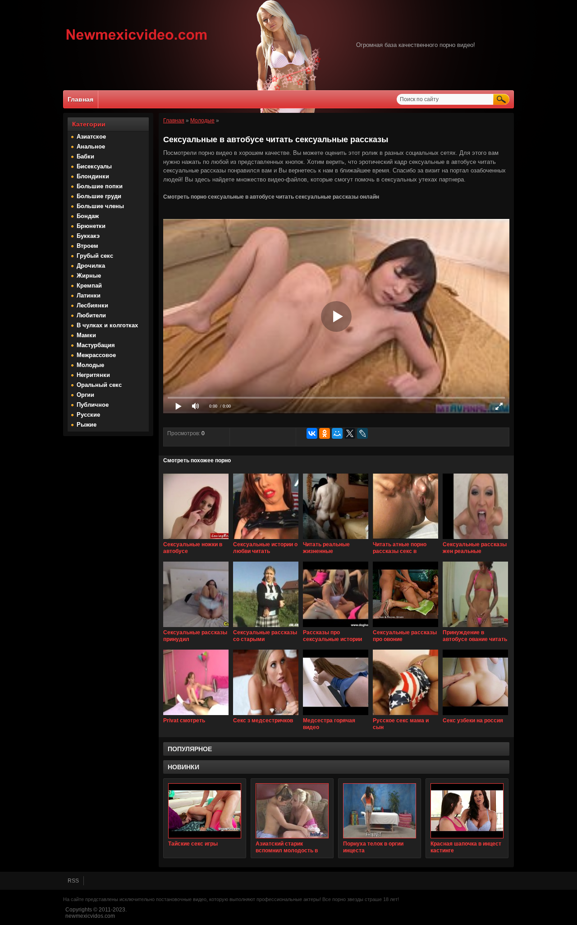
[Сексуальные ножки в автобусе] (196, 539)
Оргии (85, 394)
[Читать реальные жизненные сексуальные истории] (335, 539)
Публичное (93, 404)
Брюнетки (91, 226)
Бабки (85, 156)
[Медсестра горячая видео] (335, 715)
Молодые (90, 365)
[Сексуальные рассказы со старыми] (265, 627)
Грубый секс (95, 255)
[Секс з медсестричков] (265, 715)
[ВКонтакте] (312, 433)
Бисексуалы (94, 166)
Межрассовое (96, 355)
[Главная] (137, 41)
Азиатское (91, 136)
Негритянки (93, 375)
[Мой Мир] (337, 433)
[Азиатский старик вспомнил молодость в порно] (292, 810)
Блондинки (93, 176)
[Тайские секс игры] (204, 810)
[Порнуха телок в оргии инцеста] (379, 810)
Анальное (91, 146)
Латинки (89, 295)
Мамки (86, 335)
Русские (88, 414)
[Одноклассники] (324, 433)
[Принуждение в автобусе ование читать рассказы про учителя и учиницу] (475, 627)
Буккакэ (88, 235)
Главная (80, 99)
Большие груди (99, 196)
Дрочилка (91, 265)
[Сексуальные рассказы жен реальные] (475, 539)
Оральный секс (99, 384)
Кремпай (89, 285)
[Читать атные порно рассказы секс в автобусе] (405, 539)
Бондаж (88, 216)
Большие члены (100, 206)
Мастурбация (96, 345)
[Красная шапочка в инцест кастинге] (467, 810)
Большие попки (100, 186)
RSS (73, 881)
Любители (91, 315)
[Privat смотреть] (196, 715)
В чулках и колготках (107, 325)
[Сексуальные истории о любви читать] (265, 539)
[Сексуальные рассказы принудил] (196, 627)
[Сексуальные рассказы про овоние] (405, 627)
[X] (349, 433)
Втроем (87, 245)
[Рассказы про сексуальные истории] (335, 627)
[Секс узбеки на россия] (475, 715)
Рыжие (86, 424)
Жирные (89, 275)
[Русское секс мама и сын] (405, 715)
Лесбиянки (92, 305)
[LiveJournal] (362, 433)
